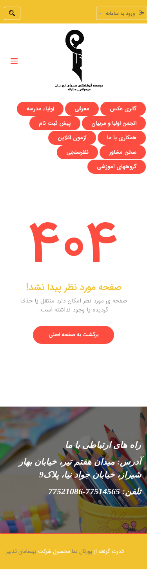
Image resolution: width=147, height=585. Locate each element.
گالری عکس (123, 108)
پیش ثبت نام (55, 123)
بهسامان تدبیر (21, 551)
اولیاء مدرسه (40, 108)
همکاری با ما (121, 137)
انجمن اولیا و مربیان (113, 123)
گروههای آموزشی (116, 166)
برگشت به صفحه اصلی (73, 335)
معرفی (81, 108)
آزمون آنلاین (72, 137)
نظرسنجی (77, 152)
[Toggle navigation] (14, 61)
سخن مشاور (122, 152)
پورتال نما (82, 551)
